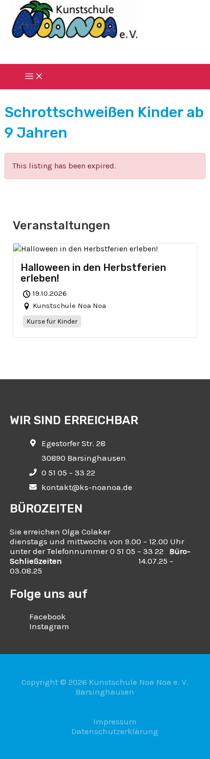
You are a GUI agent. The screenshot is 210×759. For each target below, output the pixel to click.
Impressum (115, 721)
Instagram (49, 626)
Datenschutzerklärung (114, 731)
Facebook (47, 616)
